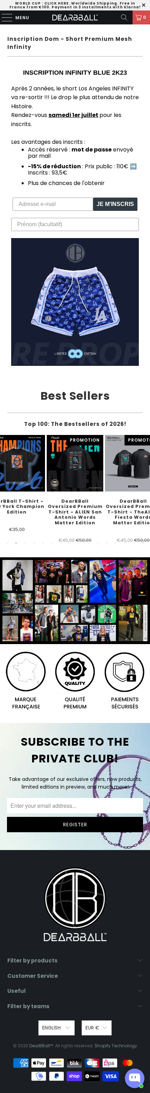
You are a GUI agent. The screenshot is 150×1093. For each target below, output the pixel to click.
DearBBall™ (41, 1046)
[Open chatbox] (134, 1078)
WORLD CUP (28, 3)
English (52, 1027)
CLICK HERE (56, 3)
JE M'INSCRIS (115, 204)
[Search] (124, 17)
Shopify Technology (116, 1046)
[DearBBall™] (75, 17)
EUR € (92, 1027)
